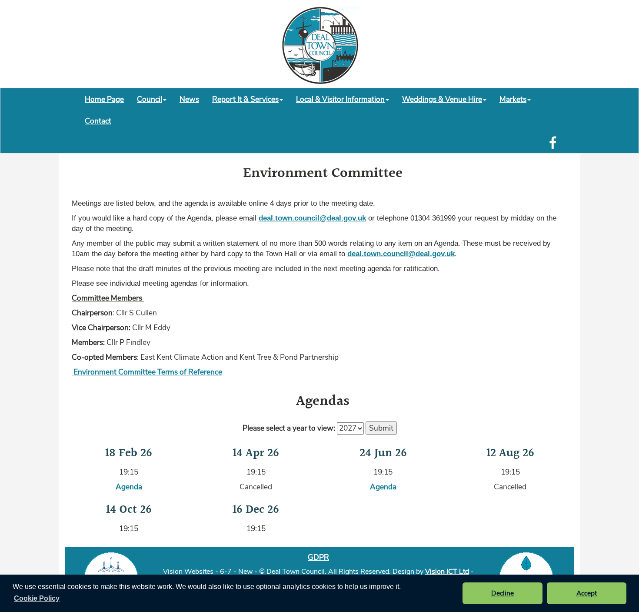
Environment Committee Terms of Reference (147, 372)
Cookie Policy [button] (37, 598)
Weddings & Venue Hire (442, 99)
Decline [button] (502, 593)
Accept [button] (586, 593)
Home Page (104, 99)
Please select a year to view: (289, 428)
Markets (512, 99)
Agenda (129, 487)
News (189, 99)
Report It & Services (245, 99)
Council (149, 99)
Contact (98, 121)
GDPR (318, 557)
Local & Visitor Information (340, 99)
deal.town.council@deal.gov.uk (312, 218)
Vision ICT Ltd (447, 571)
